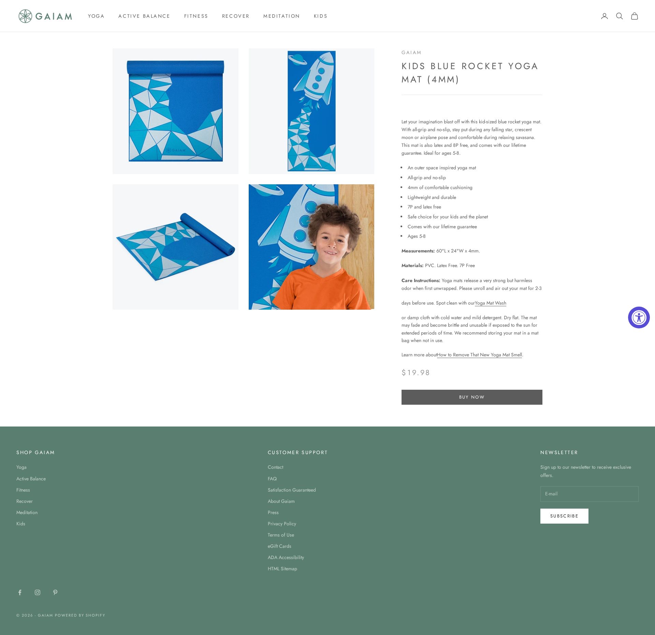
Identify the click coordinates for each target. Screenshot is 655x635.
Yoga (96, 16)
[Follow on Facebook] (19, 592)
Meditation (281, 16)
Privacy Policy (282, 523)
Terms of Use (281, 534)
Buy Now (472, 397)
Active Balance (144, 16)
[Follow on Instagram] (37, 592)
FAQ (272, 478)
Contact (275, 467)
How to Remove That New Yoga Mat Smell (479, 354)
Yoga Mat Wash (490, 302)
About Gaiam (281, 501)
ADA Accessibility (286, 557)
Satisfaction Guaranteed (292, 489)
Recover (236, 16)
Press (273, 512)
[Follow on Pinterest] (55, 592)
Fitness (196, 16)
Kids (321, 16)
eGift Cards (279, 546)
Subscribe (564, 516)
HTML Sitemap (282, 568)
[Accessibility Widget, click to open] (639, 317)
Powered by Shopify (80, 615)
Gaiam (412, 52)
